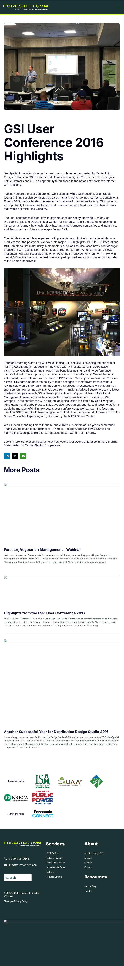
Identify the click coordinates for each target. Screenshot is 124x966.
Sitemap (8, 901)
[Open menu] (118, 7)
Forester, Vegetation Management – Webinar (42, 550)
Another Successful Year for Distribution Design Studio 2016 (56, 732)
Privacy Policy (21, 901)
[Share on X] (15, 456)
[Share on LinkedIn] (7, 456)
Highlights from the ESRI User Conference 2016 (44, 613)
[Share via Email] (23, 456)
